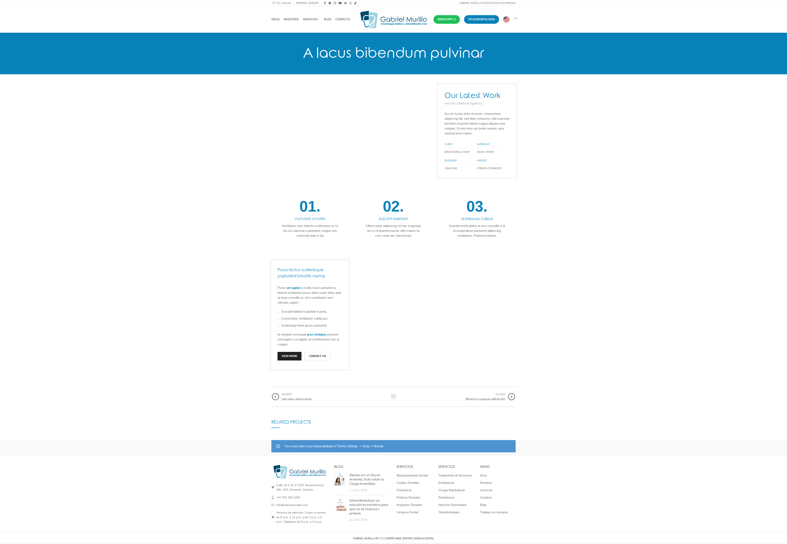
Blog (483, 505)
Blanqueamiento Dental (412, 475)
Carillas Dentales (408, 482)
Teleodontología (448, 512)
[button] (775, 532)
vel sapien (293, 287)
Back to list (393, 397)
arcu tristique (316, 334)
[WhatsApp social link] (350, 3)
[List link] (299, 497)
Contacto (486, 497)
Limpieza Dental (407, 512)
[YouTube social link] (340, 3)
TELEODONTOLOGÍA (481, 19)
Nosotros (486, 482)
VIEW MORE (289, 356)
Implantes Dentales (409, 505)
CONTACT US (317, 356)
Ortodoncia (404, 490)
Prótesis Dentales (408, 497)
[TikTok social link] (355, 3)
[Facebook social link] (325, 3)
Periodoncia (446, 497)
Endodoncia (446, 482)
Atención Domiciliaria (452, 505)
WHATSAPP (445, 19)
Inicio (483, 475)
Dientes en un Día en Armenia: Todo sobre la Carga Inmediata (366, 479)
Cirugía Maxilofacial (451, 490)
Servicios (486, 490)
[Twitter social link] (329, 3)
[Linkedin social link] (345, 3)
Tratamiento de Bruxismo (455, 475)
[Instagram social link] (334, 3)
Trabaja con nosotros (494, 512)
